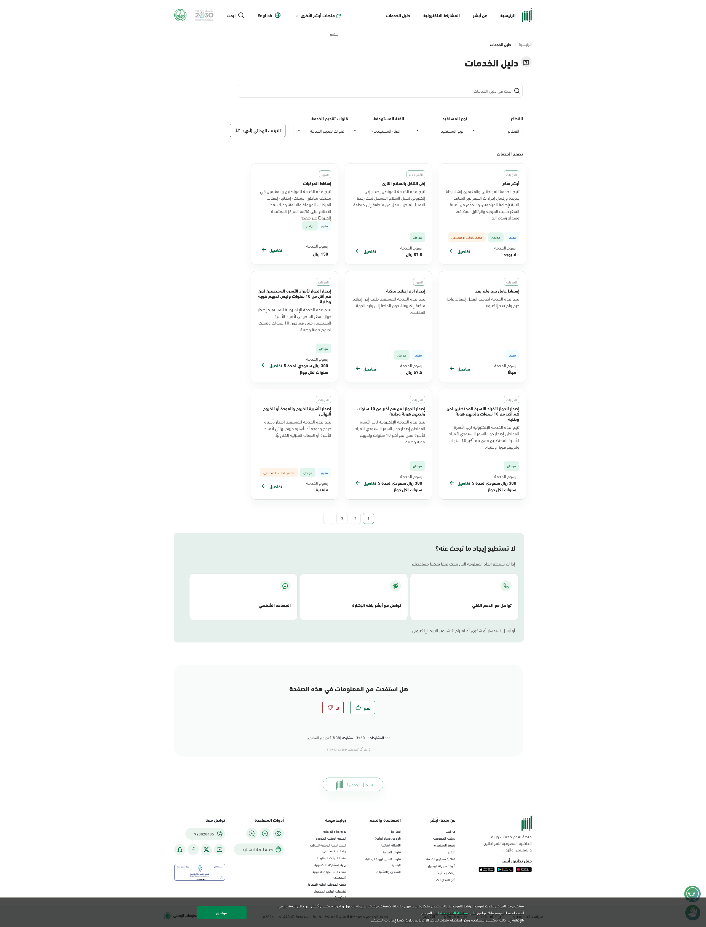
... (328, 518)
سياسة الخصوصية (444, 838)
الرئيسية (507, 15)
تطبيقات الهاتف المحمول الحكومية (330, 894)
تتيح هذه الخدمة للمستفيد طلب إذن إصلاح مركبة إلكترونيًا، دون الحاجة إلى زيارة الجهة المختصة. (388, 305)
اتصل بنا (396, 831)
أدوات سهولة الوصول (441, 865)
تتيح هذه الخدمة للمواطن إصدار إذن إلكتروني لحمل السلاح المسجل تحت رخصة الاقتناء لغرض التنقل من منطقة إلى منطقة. (388, 198)
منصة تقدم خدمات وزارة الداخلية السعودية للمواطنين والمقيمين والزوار (507, 843)
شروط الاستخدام (444, 845)
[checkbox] (362, 707)
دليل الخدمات (398, 15)
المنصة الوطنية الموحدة (331, 838)
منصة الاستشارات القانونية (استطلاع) (329, 874)
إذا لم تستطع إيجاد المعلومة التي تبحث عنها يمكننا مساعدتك (463, 563)
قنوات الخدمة (392, 852)
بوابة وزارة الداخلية (334, 831)
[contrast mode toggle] (278, 833)
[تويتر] (206, 849)
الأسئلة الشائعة (391, 845)
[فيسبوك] (193, 849)
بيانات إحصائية (446, 872)
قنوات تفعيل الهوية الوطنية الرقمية (383, 861)
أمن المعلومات (445, 879)
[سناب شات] (179, 849)
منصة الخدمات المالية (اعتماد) (327, 884)
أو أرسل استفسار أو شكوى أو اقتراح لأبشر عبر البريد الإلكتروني (463, 630)
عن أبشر (480, 15)
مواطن (310, 226)
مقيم (324, 226)
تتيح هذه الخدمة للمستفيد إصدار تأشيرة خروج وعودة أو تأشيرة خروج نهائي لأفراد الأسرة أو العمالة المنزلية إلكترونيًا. (297, 428)
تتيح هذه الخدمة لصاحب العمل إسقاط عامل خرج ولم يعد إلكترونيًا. (482, 302)
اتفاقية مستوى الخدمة (440, 859)
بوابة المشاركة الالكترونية (330, 864)
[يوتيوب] (219, 849)
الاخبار (451, 852)
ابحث (231, 15)
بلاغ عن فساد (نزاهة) (388, 838)
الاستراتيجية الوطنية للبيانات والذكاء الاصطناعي (328, 848)
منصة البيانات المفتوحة (331, 857)
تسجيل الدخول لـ (359, 784)
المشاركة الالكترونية (441, 15)
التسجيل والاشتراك (388, 871)
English (265, 15)
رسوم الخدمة (505, 247)
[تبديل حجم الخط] (265, 833)
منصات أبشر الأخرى (317, 15)
